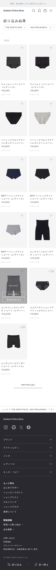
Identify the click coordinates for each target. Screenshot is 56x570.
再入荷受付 (15, 294)
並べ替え (44, 564)
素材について (10, 511)
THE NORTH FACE (13, 27)
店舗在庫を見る (15, 300)
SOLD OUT (13, 286)
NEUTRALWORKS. (39, 27)
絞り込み (17, 564)
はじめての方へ (11, 487)
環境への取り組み (12, 524)
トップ (5, 409)
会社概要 (7, 529)
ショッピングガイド (13, 492)
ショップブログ (11, 506)
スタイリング (10, 502)
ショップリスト (11, 497)
